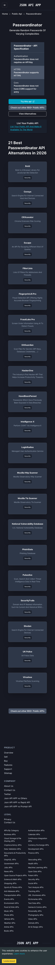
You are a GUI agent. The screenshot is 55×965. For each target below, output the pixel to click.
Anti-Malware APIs (11, 891)
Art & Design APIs (35, 927)
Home (5, 14)
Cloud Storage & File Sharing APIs (12, 839)
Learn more (19, 953)
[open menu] (4, 5)
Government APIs (11, 863)
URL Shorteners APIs (36, 895)
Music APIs (8, 911)
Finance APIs (33, 853)
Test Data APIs (34, 903)
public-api (17, 14)
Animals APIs (33, 923)
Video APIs (32, 919)
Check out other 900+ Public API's (27, 107)
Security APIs (33, 879)
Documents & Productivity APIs (15, 854)
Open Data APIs (34, 871)
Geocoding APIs (34, 859)
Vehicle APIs (9, 919)
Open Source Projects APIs (15, 875)
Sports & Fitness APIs (13, 887)
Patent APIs (33, 875)
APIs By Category (11, 830)
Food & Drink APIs (11, 907)
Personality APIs (35, 911)
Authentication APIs (36, 830)
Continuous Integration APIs (37, 839)
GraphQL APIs (10, 859)
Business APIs (10, 834)
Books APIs (8, 931)
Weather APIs (9, 923)
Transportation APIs (12, 895)
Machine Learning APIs (37, 867)
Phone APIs (9, 915)
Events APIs (9, 899)
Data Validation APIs (12, 849)
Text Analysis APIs (35, 887)
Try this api (26, 101)
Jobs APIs (8, 867)
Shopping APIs (10, 883)
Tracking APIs (34, 891)
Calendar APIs (34, 834)
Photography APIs (35, 915)
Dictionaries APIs (35, 899)
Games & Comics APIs (37, 907)
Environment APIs (11, 903)
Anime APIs (8, 927)
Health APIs (33, 863)
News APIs (8, 871)
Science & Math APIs (12, 879)
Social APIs (32, 883)
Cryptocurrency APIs (12, 845)
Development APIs (35, 849)
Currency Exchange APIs (38, 845)
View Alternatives (27, 113)
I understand (9, 961)
